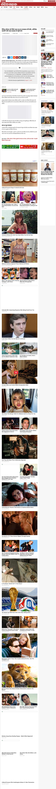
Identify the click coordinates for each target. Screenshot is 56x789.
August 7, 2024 (28, 80)
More (46, 7)
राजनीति (26, 7)
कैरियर (42, 7)
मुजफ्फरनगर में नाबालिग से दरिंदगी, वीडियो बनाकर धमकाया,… (46, 178)
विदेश (22, 7)
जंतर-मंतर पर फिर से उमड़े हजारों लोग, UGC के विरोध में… (49, 36)
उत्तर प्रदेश (5, 7)
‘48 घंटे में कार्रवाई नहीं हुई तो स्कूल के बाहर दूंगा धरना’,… (30, 90)
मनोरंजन (30, 7)
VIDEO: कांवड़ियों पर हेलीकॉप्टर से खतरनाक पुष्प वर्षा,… (49, 40)
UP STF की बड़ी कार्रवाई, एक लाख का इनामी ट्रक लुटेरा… (50, 32)
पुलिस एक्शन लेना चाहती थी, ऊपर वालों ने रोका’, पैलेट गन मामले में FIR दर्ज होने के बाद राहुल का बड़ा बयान (20, 1)
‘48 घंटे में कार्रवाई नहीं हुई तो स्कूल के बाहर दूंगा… (50, 44)
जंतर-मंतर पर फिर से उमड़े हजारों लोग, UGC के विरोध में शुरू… (12, 90)
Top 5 (42, 53)
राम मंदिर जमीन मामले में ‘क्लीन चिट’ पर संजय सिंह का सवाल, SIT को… (47, 92)
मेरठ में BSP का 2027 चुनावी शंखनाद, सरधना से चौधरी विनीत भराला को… (47, 84)
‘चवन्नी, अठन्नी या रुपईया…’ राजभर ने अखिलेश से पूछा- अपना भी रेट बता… (47, 77)
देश (14, 7)
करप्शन (17, 7)
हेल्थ (34, 7)
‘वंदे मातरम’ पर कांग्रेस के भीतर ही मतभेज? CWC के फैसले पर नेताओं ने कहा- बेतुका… (46, 64)
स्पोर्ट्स (38, 7)
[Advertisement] (28, 19)
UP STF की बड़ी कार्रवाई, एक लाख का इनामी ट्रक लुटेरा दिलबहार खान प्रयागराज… (47, 173)
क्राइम (11, 7)
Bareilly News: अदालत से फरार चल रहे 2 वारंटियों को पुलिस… (47, 182)
